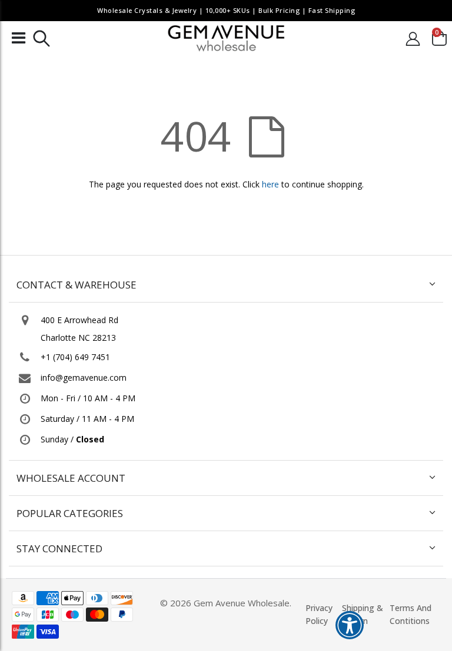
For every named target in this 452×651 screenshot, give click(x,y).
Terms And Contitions (410, 614)
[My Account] (413, 38)
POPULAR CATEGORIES (69, 513)
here (270, 184)
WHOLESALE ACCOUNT (70, 478)
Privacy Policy (319, 614)
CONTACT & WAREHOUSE (76, 284)
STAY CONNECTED (59, 548)
